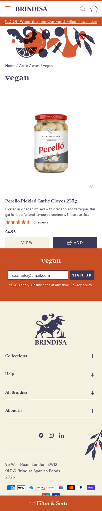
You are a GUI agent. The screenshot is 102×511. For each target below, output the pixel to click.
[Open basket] (94, 9)
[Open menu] (8, 9)
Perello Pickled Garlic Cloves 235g (41, 201)
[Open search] (82, 8)
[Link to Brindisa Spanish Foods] (32, 9)
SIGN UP (82, 275)
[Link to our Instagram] (51, 435)
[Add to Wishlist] (92, 187)
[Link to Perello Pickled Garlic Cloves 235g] (51, 146)
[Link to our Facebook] (40, 435)
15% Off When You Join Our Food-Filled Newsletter (51, 21)
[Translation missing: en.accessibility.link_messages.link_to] (51, 329)
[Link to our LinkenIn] (61, 435)
